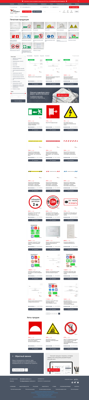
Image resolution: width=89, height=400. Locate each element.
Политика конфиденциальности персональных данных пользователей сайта (44, 392)
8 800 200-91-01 (41, 381)
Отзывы (54, 386)
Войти (77, 11)
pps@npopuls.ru (28, 378)
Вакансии (12, 381)
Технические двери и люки (61, 389)
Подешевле (36, 55)
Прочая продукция (74, 389)
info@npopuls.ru (32, 381)
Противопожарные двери (16, 389)
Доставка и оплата (14, 378)
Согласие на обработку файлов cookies (44, 395)
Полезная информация (65, 386)
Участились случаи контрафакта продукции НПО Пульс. (44, 1)
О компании (12, 386)
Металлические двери (30, 389)
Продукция (35, 386)
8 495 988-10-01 (41, 378)
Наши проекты (45, 386)
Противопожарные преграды (45, 389)
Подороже (42, 55)
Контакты (76, 386)
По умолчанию (76, 55)
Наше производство (24, 386)
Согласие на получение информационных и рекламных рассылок (44, 396)
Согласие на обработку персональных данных (44, 394)
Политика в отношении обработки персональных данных (44, 391)
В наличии (47, 55)
